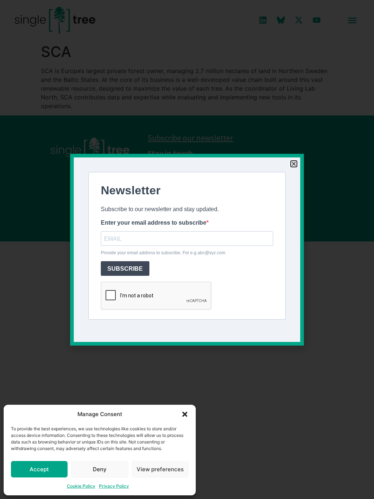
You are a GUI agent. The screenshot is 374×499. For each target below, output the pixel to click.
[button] (184, 414)
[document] (187, 249)
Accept (39, 469)
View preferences (160, 469)
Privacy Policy (114, 486)
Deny (100, 469)
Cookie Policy (81, 486)
